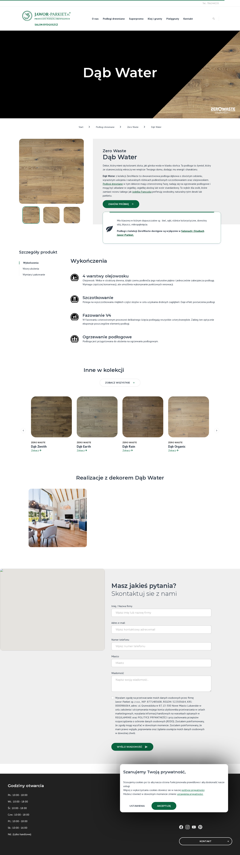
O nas (95, 18)
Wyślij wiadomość (129, 746)
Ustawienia (137, 805)
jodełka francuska (142, 191)
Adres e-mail (118, 622)
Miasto (115, 656)
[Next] (216, 430)
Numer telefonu (120, 639)
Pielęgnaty (172, 18)
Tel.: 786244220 (210, 3)
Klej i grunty (155, 18)
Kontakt (188, 18)
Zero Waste (132, 127)
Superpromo (136, 18)
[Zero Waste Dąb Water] (58, 517)
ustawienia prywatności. (190, 794)
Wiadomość (117, 673)
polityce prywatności (193, 790)
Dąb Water (156, 127)
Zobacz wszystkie (117, 382)
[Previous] (23, 430)
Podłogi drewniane (114, 18)
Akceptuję (164, 805)
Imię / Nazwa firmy (121, 606)
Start (81, 127)
